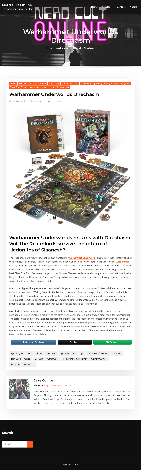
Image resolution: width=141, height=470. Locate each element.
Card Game (54, 83)
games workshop (70, 83)
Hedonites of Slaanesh (98, 353)
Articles (106, 6)
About (133, 6)
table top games (122, 83)
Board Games (39, 83)
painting (98, 83)
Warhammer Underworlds (56, 87)
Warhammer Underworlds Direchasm (75, 48)
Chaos (39, 353)
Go (30, 444)
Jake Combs (86, 83)
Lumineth (117, 353)
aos (30, 353)
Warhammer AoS (99, 358)
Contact (121, 6)
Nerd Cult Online (17, 5)
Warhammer (122, 261)
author (13, 83)
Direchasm (51, 353)
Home (94, 6)
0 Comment (57, 101)
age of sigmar (17, 353)
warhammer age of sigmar (75, 358)
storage (108, 83)
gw (82, 353)
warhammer (36, 87)
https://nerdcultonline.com (57, 385)
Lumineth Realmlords (20, 358)
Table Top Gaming (19, 87)
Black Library (25, 83)
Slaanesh (39, 358)
